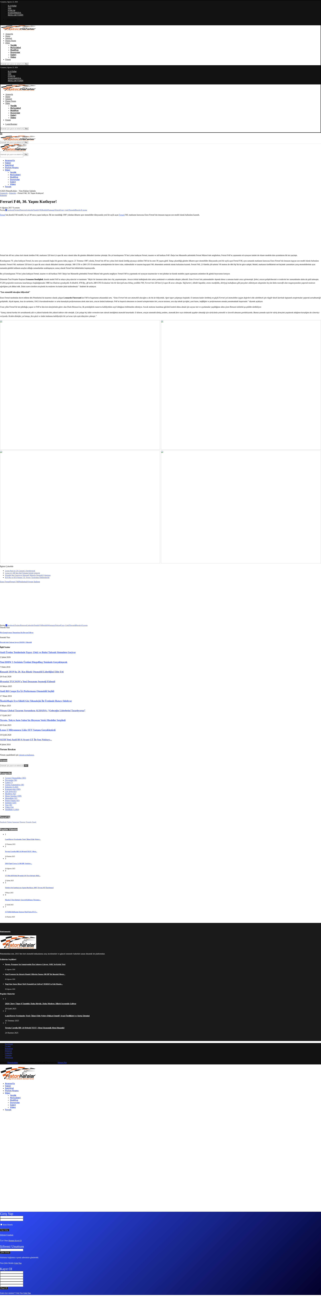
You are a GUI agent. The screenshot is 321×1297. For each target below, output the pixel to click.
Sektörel (8, 38)
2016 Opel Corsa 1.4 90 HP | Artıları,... (18, 863)
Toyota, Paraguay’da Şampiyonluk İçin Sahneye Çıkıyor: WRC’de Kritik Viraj (35, 964)
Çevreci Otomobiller (15, 778)
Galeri (13, 55)
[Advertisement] (140, 235)
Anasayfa (9, 34)
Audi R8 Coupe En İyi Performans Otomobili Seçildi (27, 691)
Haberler (12, 193)
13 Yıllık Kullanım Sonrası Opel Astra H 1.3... (21, 912)
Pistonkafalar (13, 1062)
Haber (7, 36)
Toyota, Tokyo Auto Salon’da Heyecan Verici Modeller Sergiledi (33, 720)
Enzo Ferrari (5, 582)
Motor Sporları (13, 796)
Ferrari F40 (14, 582)
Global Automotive (14, 785)
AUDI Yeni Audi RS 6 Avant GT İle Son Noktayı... (26, 739)
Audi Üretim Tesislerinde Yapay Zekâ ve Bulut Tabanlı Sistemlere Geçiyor (38, 652)
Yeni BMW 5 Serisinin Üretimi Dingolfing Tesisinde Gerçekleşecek (33, 662)
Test (8, 805)
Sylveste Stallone (33, 582)
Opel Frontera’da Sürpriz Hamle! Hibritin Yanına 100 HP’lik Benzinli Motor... (35, 974)
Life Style (11, 791)
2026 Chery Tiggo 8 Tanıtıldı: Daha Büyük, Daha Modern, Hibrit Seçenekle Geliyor (40, 1004)
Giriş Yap (18, 1263)
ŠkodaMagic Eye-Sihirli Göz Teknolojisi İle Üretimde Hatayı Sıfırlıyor (36, 701)
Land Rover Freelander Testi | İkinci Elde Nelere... (23, 839)
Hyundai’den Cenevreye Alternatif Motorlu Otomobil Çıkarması (28, 575)
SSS (9, 8)
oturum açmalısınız (26, 755)
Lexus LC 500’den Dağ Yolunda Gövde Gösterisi (22, 573)
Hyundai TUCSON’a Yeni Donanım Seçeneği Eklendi (27, 681)
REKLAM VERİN (15, 15)
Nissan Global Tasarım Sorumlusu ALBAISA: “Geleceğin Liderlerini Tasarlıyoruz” (42, 710)
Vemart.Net (62, 1062)
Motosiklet (15, 47)
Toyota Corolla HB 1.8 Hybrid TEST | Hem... (21, 851)
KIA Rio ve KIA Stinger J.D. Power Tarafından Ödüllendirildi (27, 577)
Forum (8, 59)
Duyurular (15, 52)
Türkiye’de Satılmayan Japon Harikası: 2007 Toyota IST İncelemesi (29, 888)
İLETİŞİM (12, 6)
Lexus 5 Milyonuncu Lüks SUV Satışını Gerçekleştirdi (28, 730)
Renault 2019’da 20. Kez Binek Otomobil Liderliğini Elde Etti (32, 671)
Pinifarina (22, 582)
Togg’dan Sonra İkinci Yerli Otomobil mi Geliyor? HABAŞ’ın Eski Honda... (34, 984)
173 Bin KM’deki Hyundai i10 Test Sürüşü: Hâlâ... (22, 876)
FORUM (11, 10)
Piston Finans (10, 41)
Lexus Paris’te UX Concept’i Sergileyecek (20, 571)
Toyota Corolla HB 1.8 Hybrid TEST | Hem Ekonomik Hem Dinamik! (35, 1028)
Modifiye (14, 50)
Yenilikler (12, 809)
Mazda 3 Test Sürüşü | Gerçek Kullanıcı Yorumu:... (23, 900)
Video (13, 57)
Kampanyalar (12, 789)
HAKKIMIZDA (14, 13)
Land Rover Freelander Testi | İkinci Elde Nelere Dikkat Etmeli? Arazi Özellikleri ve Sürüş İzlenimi (47, 1016)
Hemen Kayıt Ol (15, 1241)
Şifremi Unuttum (6, 1235)
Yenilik (13, 45)
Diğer (7, 43)
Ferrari (2, 215)
